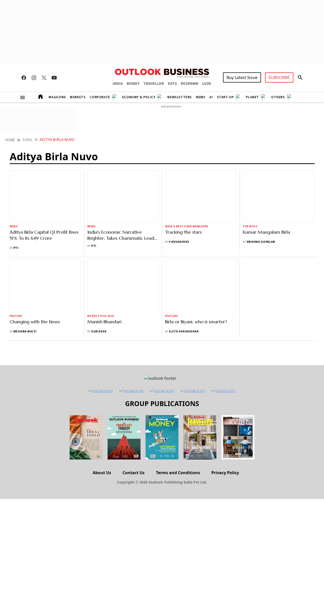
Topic (27, 140)
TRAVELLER (153, 83)
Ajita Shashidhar (183, 292)
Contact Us (134, 472)
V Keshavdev (179, 242)
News (200, 97)
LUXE (206, 83)
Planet (252, 97)
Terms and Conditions (178, 472)
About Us (102, 472)
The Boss (250, 226)
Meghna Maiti (25, 331)
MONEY (133, 83)
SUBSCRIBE (279, 77)
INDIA (118, 83)
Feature (16, 316)
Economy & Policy (138, 97)
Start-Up (225, 97)
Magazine (57, 97)
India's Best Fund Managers (186, 226)
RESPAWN (189, 83)
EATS (172, 83)
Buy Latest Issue (242, 77)
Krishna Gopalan (261, 242)
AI (211, 97)
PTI (15, 248)
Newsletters (179, 97)
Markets (78, 97)
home (10, 140)
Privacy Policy (225, 472)
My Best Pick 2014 (100, 316)
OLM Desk (98, 331)
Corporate (100, 97)
